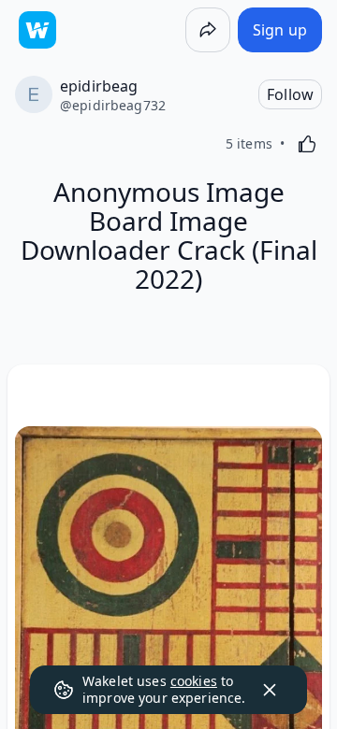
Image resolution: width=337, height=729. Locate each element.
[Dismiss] (270, 690)
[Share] (207, 29)
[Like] (307, 144)
